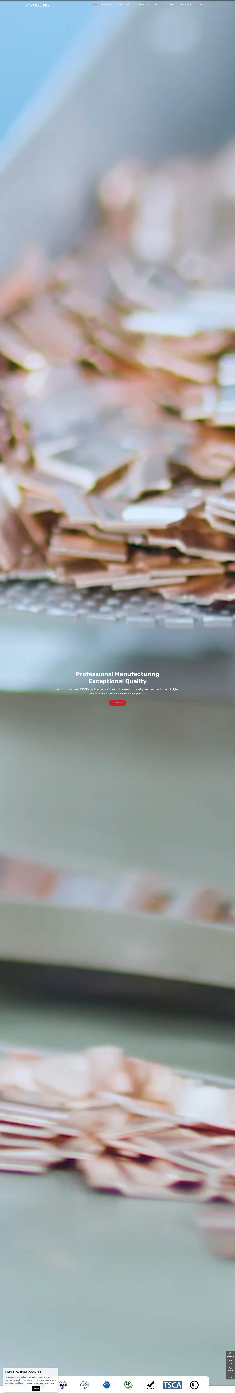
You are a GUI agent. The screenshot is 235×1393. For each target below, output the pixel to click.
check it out (117, 703)
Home (94, 4)
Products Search (125, 4)
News (171, 4)
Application (142, 4)
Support (158, 4)
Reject (36, 1388)
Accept (25, 1388)
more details (48, 1383)
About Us (185, 4)
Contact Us (201, 4)
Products (106, 4)
